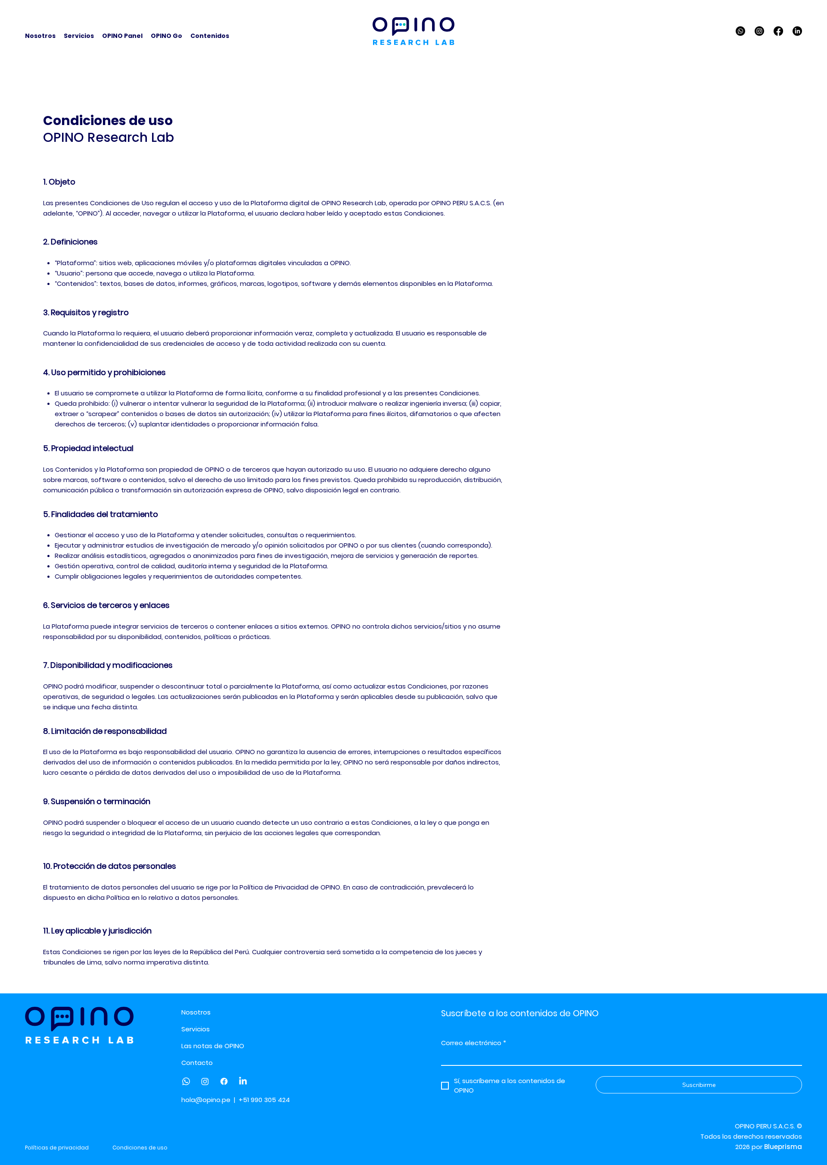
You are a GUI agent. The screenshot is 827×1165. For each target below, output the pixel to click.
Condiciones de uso (140, 1147)
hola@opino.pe (205, 1099)
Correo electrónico (473, 1043)
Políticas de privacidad (57, 1147)
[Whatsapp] (740, 31)
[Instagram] (759, 31)
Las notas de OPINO (212, 1045)
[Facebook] (778, 31)
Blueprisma (783, 1146)
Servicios (195, 1028)
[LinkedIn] (797, 31)
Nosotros (196, 1012)
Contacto (197, 1062)
